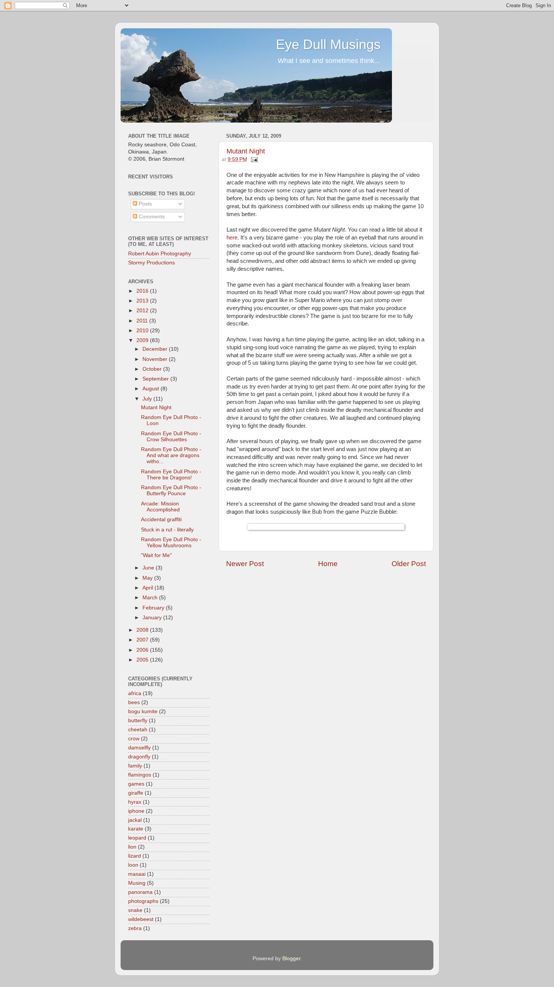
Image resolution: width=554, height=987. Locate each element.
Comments (151, 217)
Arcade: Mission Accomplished (160, 507)
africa (134, 693)
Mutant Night (245, 151)
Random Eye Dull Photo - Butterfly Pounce (171, 490)
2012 (143, 310)
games (136, 784)
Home (328, 564)
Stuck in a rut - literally (167, 530)
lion (132, 847)
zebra (135, 928)
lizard (134, 856)
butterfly (137, 720)
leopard (137, 838)
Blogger (291, 958)
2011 (142, 321)
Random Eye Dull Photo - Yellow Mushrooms (171, 542)
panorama (140, 892)
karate (135, 829)
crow (133, 738)
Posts (144, 204)
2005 (143, 660)
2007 (143, 640)
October (152, 369)
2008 (143, 630)
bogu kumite (143, 711)
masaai (136, 874)
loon (133, 865)
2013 (143, 301)
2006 (143, 650)
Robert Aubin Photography (159, 253)
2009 (143, 340)
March (150, 597)
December (155, 349)
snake (135, 910)
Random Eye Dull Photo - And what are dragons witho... (171, 455)
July (147, 399)
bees (134, 702)
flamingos (139, 775)
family (135, 766)
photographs (143, 901)
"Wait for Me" (156, 555)
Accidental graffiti (161, 519)
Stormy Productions (151, 263)
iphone (136, 811)
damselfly (139, 748)
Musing (136, 883)
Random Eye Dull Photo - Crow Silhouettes (171, 436)
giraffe (135, 793)
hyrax (134, 802)
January (152, 617)
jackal (135, 820)
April (148, 588)
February (154, 608)
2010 (143, 330)
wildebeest (140, 919)
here (231, 238)
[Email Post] (253, 159)
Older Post (409, 564)
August (151, 388)
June (149, 568)
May (148, 578)
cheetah (137, 729)
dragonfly (139, 757)
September (156, 379)
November (155, 359)
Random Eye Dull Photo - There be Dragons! (171, 474)
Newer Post (245, 564)
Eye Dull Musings (328, 44)
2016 (143, 291)
